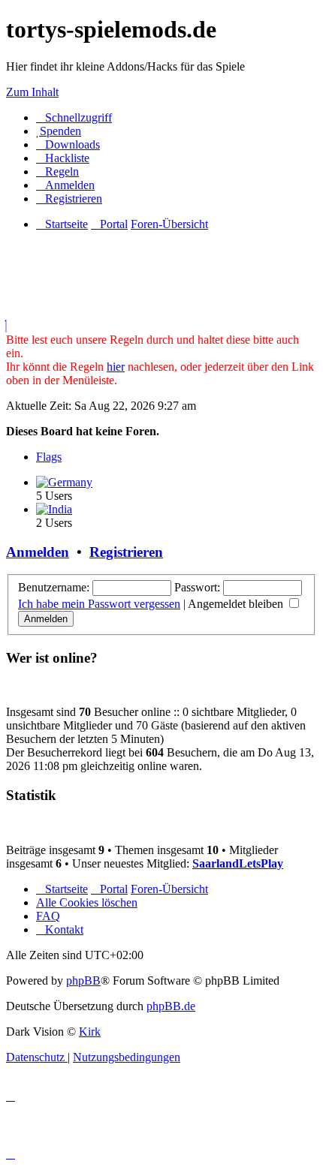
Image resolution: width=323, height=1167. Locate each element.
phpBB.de (170, 1006)
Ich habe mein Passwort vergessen (99, 603)
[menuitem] (58, 131)
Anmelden (37, 552)
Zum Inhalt (32, 92)
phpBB (83, 980)
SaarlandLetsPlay (237, 863)
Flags (49, 456)
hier (116, 366)
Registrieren (126, 552)
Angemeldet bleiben (237, 603)
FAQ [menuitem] (48, 916)
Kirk (90, 1031)
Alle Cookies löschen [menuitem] (86, 902)
